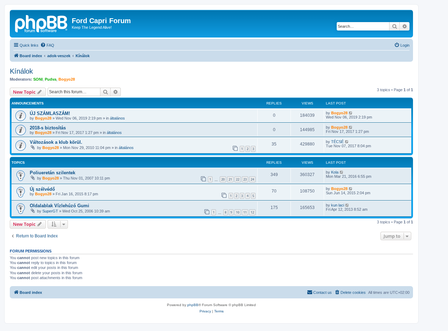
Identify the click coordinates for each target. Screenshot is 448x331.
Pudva (50, 79)
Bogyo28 (66, 79)
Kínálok (21, 71)
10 (237, 212)
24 (252, 179)
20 (223, 179)
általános (117, 118)
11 (245, 212)
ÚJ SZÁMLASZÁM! (50, 113)
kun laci (337, 205)
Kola (334, 172)
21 (230, 179)
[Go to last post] (351, 113)
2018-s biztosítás (48, 127)
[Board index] (42, 23)
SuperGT (50, 211)
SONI (38, 79)
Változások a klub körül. (56, 142)
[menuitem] (47, 45)
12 (252, 212)
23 (245, 179)
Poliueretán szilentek (52, 172)
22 (237, 179)
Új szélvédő (42, 189)
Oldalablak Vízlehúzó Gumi (59, 205)
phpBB (192, 305)
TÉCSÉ (337, 142)
